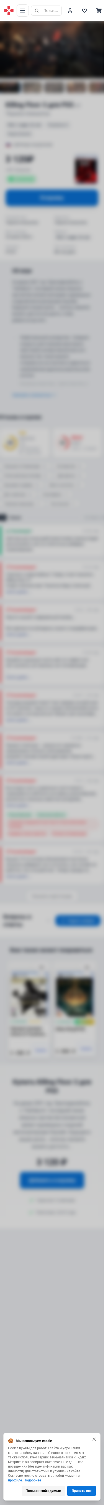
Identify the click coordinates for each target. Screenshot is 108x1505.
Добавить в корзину (52, 1180)
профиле (15, 1480)
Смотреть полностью (31, 395)
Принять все (81, 1491)
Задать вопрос (81, 920)
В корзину (51, 198)
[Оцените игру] (7, 26)
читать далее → (18, 592)
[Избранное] (84, 10)
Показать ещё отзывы (52, 896)
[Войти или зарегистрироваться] (70, 10)
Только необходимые (43, 1491)
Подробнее (32, 1480)
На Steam (91, 518)
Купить (41, 1050)
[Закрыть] (94, 1439)
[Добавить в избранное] (41, 968)
